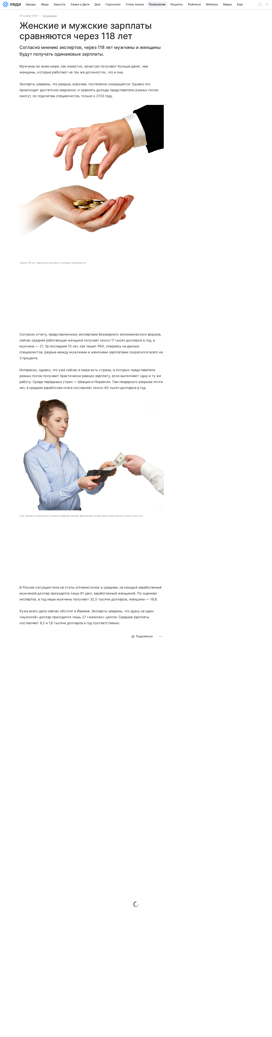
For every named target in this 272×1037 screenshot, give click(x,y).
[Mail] (5, 4)
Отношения (50, 15)
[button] (91, 181)
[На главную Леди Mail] (14, 4)
